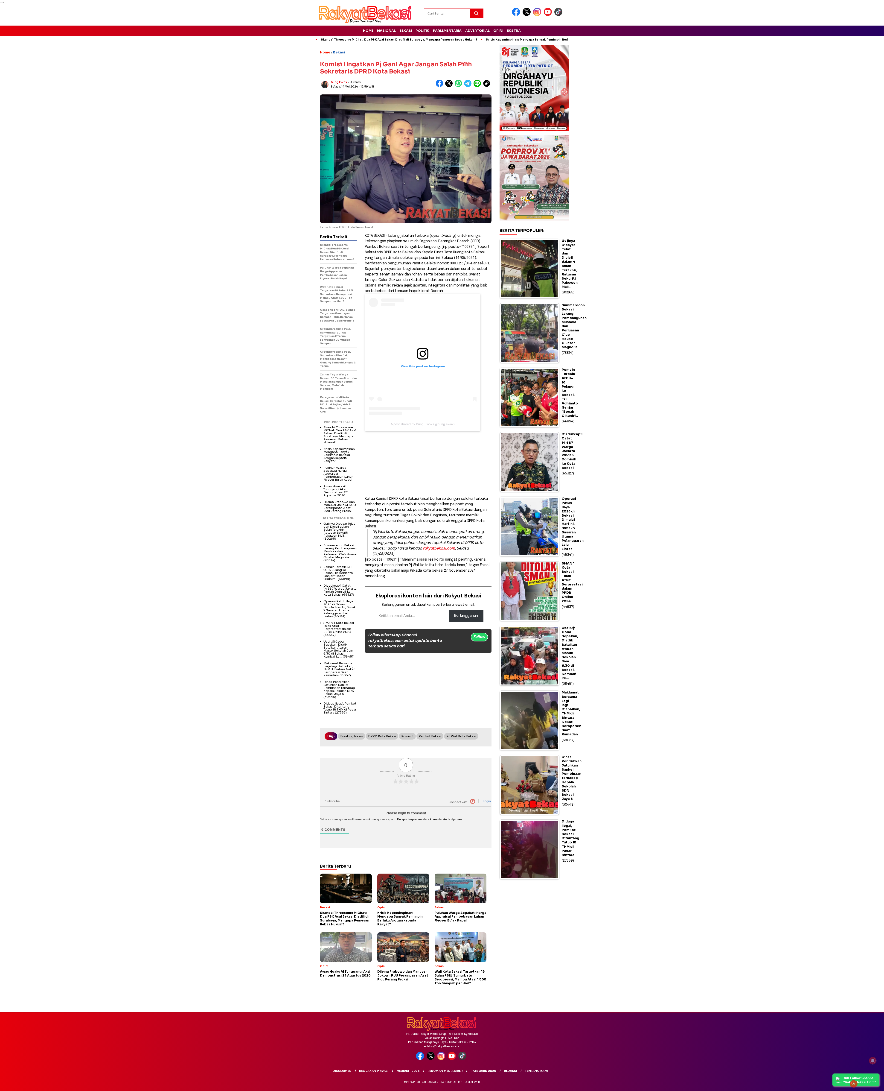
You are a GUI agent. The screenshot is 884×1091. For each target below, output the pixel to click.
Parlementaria (447, 31)
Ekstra (514, 31)
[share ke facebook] (440, 86)
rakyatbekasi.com (439, 548)
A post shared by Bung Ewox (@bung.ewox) (423, 424)
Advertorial (477, 31)
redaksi (510, 1071)
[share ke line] (478, 86)
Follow (479, 637)
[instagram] (538, 15)
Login (486, 801)
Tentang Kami (536, 1071)
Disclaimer (342, 1071)
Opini (498, 31)
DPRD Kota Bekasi (382, 736)
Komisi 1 (407, 736)
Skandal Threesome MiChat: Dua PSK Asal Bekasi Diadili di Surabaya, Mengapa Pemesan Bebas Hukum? (399, 39)
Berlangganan (466, 616)
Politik (422, 31)
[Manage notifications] (872, 1060)
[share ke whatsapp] (459, 86)
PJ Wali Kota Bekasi (461, 736)
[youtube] (548, 15)
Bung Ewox (339, 82)
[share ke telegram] (469, 86)
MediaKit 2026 (408, 1071)
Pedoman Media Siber (445, 1071)
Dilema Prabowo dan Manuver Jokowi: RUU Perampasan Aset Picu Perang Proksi (339, 506)
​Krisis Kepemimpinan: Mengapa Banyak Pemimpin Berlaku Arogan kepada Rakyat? (548, 39)
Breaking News (351, 736)
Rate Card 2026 (483, 1071)
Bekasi (405, 31)
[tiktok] (559, 15)
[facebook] (517, 15)
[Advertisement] (428, 464)
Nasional (386, 31)
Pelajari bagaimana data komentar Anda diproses (429, 819)
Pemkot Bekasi (430, 736)
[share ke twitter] (450, 86)
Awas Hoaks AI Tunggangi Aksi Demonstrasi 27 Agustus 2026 (335, 490)
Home (368, 31)
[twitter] (527, 15)
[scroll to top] (854, 1084)
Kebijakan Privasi (374, 1071)
